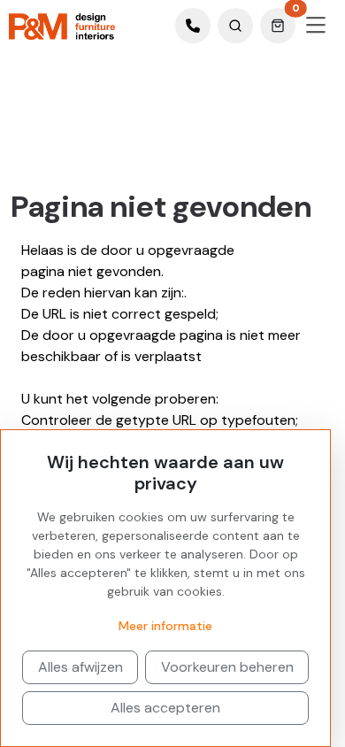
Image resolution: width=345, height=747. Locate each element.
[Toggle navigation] (315, 25)
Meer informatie (165, 626)
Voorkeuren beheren (227, 667)
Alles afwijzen (80, 667)
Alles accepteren (165, 707)
